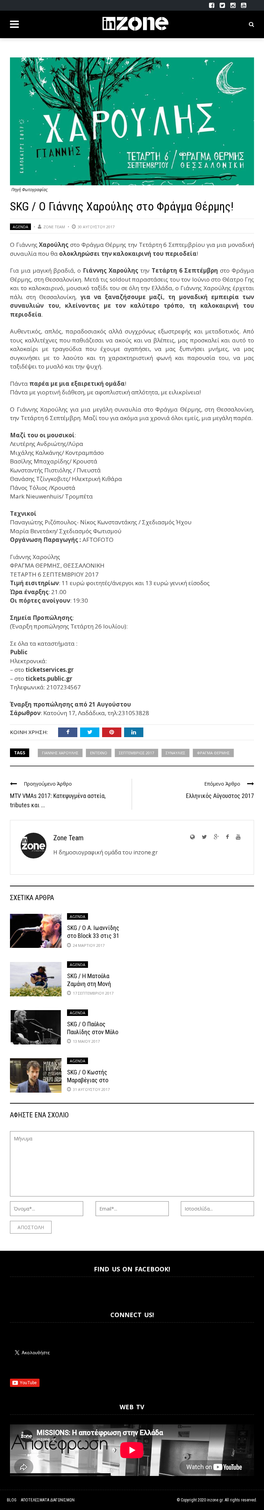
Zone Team (54, 226)
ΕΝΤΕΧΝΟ (98, 752)
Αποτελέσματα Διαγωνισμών (48, 1500)
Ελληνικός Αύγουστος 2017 (220, 795)
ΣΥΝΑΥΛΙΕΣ (175, 752)
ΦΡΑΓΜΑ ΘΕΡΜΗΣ (213, 752)
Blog (11, 1500)
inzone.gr (215, 1500)
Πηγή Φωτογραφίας (29, 190)
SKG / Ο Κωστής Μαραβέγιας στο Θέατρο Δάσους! (87, 1080)
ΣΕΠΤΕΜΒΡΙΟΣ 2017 (136, 752)
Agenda (20, 226)
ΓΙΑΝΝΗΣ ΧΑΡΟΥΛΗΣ (60, 752)
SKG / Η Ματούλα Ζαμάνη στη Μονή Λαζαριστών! (89, 984)
